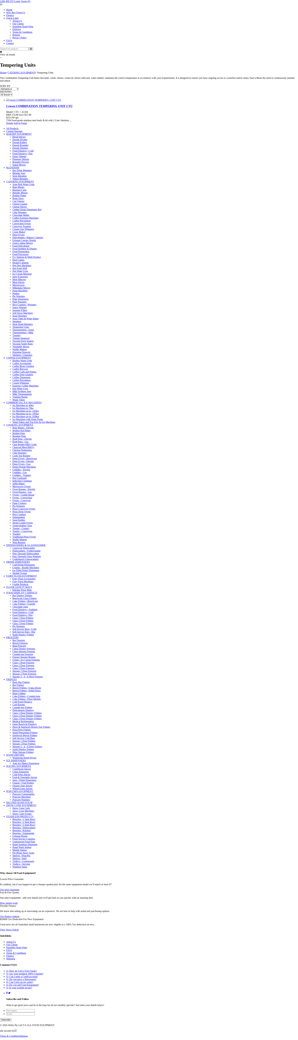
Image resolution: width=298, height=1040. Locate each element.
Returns (16, 35)
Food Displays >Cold (23, 150)
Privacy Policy (19, 37)
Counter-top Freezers (22, 654)
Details (9, 123)
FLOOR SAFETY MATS (19, 587)
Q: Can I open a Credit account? (22, 976)
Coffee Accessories (21, 363)
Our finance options (9, 916)
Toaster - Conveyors (22, 531)
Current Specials (14, 131)
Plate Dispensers (20, 299)
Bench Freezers (20, 643)
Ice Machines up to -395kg (25, 413)
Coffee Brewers (20, 369)
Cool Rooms (18, 704)
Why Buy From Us (15, 12)
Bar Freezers (18, 640)
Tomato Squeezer (20, 338)
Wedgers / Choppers (22, 355)
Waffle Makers (19, 349)
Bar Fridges (18, 685)
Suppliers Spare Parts (22, 26)
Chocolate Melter (20, 215)
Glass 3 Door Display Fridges (27, 718)
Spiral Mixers (19, 164)
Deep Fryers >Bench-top (24, 458)
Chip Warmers (19, 212)
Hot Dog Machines (21, 265)
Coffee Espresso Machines (25, 218)
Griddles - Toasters (21, 475)
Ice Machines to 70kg (23, 408)
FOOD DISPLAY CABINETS (21, 592)
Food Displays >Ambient (24, 609)
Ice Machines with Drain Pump (27, 419)
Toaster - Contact (20, 528)
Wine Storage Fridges (23, 752)
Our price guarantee (9, 889)
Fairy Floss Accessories (23, 578)
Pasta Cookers (19, 503)
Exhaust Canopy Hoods (24, 240)
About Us (17, 21)
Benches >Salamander (23, 833)
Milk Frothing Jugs (21, 391)
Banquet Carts (19, 190)
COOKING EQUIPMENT (19, 425)
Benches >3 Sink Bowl (23, 825)
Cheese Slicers (19, 206)
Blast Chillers (19, 693)
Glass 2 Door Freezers (23, 665)
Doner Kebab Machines (24, 467)
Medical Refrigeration (23, 721)
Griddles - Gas (19, 472)
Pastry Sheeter (19, 156)
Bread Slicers (18, 136)
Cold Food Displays (22, 701)
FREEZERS (12, 637)
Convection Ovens (21, 223)
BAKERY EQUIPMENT (19, 134)
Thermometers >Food (23, 329)
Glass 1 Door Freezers (23, 662)
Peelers (15, 293)
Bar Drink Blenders (22, 170)
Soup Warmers (19, 316)
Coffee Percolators (21, 220)
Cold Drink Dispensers (23, 564)
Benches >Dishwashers (23, 827)
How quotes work (9, 903)
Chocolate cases (20, 606)
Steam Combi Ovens (22, 522)
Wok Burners (18, 542)
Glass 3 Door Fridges (22, 623)
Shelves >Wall (19, 858)
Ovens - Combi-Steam (23, 495)
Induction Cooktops (22, 481)
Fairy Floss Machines (22, 581)
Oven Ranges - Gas (22, 492)
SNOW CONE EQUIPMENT (21, 805)
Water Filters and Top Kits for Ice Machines (33, 422)
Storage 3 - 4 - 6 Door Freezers (27, 676)
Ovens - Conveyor (21, 500)
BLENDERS (12, 167)
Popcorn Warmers (21, 799)
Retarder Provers (20, 162)
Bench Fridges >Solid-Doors (26, 690)
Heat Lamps (18, 260)
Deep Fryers (18, 234)
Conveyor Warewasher (23, 548)
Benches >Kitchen (21, 830)
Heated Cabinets (20, 262)
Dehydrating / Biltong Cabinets (27, 237)
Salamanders (18, 517)
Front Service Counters (23, 839)
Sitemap (24, 1036)
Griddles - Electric (21, 469)
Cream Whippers (20, 383)
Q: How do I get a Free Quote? (21, 971)
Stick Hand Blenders (22, 324)
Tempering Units (20, 327)
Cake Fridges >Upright (23, 604)
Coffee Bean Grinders (23, 366)
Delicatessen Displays (23, 710)
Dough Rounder (20, 145)
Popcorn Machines (21, 797)
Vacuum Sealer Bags (22, 343)
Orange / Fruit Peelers (23, 783)
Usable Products (20, 584)
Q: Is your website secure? (19, 987)
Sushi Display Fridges (23, 634)
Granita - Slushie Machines (25, 567)
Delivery (16, 29)
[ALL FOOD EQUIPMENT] (1, 4)
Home (9, 9)
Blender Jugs (18, 173)
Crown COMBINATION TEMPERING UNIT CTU (39, 106)
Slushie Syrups (19, 573)
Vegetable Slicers (20, 346)
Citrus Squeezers (20, 771)
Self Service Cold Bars (23, 738)
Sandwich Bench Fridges (24, 735)
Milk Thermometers (22, 394)
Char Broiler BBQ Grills (24, 444)
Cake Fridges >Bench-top (25, 601)
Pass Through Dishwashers (25, 553)
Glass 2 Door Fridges (22, 620)
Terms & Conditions (22, 32)
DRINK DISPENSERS (18, 562)
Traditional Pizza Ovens (24, 536)
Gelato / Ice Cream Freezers (26, 660)
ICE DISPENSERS (16, 760)
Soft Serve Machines (22, 313)
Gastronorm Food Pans (23, 841)
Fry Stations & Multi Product (26, 257)
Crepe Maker (18, 232)
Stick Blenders (19, 176)
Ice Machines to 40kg (23, 405)
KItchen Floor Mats (22, 590)
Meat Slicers (18, 282)
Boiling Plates (19, 195)
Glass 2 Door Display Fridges (27, 715)
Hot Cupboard (19, 478)
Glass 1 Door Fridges (22, 618)
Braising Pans (19, 436)
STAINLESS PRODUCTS (19, 816)
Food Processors (20, 254)
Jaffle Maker (18, 483)
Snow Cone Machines (23, 811)
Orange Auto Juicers (22, 785)
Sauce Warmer (19, 307)
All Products (12, 128)
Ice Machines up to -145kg (25, 411)
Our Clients (18, 23)
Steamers (16, 321)
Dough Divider (19, 139)
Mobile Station (19, 850)
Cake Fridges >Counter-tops (26, 696)
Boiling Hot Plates (21, 430)
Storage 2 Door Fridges (23, 743)
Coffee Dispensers (21, 377)
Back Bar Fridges (21, 682)
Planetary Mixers (20, 159)
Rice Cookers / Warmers (24, 304)
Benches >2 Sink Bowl (23, 822)
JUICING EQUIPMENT (18, 766)
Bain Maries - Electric (23, 427)
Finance (10, 15)
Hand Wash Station (21, 847)
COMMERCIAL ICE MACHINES (24, 402)
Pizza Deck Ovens (21, 511)
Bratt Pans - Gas (20, 441)
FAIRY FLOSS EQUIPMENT (21, 576)
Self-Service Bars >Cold (24, 629)
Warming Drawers (21, 352)
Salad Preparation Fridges (25, 732)
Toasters (16, 335)
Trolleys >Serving (21, 864)
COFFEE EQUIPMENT (18, 357)
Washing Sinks (19, 867)
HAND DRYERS (15, 755)
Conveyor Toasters (21, 226)
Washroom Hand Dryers (24, 757)
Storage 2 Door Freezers (24, 674)
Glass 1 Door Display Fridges (27, 713)
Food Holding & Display (24, 248)
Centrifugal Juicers (21, 769)
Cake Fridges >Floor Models (26, 699)
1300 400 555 (7, 1)
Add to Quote (20, 123)
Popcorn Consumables (23, 794)
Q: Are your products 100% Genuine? (24, 973)
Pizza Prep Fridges (21, 729)
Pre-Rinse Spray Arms (23, 853)
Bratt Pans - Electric (22, 439)
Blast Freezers (19, 646)
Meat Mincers (19, 279)
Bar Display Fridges (22, 595)
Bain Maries (18, 187)
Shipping (10, 958)
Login (17, 1)
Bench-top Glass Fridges (24, 598)
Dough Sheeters (20, 148)
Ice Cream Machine (22, 274)
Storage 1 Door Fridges (23, 741)
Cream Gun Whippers (23, 229)
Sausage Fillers (19, 310)
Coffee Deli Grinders (22, 374)
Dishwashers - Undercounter (26, 550)
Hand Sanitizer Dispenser (24, 844)
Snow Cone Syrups (22, 813)
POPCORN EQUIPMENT (19, 791)
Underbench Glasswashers (25, 559)
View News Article (9, 929)
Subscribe (5, 1020)
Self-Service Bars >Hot (23, 632)
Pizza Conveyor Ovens (23, 508)
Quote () (25, 1)
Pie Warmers (18, 296)
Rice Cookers (19, 514)
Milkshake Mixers (21, 288)
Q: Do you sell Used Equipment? (22, 985)
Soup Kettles (18, 520)
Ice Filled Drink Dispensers (25, 570)
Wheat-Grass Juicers (22, 788)
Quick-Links (12, 18)
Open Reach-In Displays (24, 724)
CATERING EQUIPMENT (21, 72)
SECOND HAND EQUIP (19, 802)
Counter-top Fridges (22, 707)
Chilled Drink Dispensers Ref (26, 209)
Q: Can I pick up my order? (19, 982)
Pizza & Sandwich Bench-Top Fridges (31, 727)
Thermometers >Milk (22, 332)
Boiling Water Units (22, 360)
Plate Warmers (19, 302)
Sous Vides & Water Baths (25, 318)
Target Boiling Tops (22, 525)
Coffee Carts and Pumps (24, 371)
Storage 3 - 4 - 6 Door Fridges (27, 746)
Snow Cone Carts (21, 808)
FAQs (9, 40)
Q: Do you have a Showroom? (21, 979)
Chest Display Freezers (23, 648)
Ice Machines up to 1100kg (25, 416)
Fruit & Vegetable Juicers (24, 777)
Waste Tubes (18, 399)
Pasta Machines (20, 290)
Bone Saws (18, 198)
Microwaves (18, 285)
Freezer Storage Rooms (23, 657)
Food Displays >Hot (22, 153)
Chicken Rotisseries (22, 450)
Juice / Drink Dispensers (24, 780)
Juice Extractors (20, 276)
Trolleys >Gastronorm (23, 861)
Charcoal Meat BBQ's (23, 447)
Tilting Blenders (20, 178)
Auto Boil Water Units (23, 184)
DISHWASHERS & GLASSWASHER (25, 545)
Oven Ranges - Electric (23, 489)
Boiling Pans (18, 433)
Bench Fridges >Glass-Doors (26, 687)
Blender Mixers (20, 192)
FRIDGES (11, 679)
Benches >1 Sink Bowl (23, 819)
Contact (10, 43)
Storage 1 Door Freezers (24, 671)
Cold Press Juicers (21, 774)
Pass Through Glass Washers (26, 556)
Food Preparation (20, 251)
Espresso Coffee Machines (25, 385)
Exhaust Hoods (19, 836)
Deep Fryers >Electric (23, 461)
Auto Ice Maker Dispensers (25, 763)
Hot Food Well (19, 268)
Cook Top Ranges (21, 455)
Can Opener (18, 201)
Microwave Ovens (21, 486)
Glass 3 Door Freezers (23, 668)
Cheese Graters (19, 204)
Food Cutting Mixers (22, 243)
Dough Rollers (19, 142)
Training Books (20, 397)
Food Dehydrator (20, 246)
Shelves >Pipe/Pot (21, 855)
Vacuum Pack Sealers (23, 341)
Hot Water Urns (20, 271)
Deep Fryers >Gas (21, 464)
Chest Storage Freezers (23, 651)
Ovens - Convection (22, 497)
